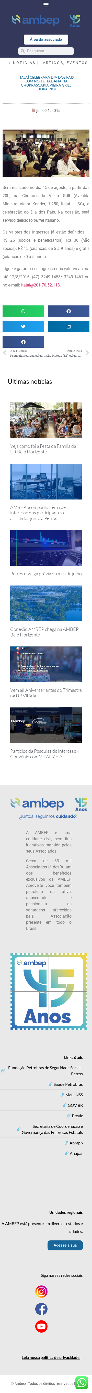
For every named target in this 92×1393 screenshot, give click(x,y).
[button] (46, 4)
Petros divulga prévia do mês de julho (46, 573)
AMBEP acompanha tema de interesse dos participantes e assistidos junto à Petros (38, 512)
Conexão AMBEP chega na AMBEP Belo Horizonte (44, 631)
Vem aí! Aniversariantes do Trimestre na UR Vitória (46, 692)
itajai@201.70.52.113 (40, 285)
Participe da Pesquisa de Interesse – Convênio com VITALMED (44, 753)
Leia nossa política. (51, 1357)
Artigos (53, 63)
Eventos (77, 63)
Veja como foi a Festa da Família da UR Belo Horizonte (43, 448)
